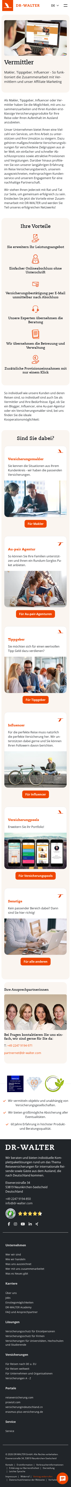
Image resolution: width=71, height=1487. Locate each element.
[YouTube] (23, 1224)
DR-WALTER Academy (18, 1307)
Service (9, 1431)
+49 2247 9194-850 (18, 1199)
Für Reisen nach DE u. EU (20, 1364)
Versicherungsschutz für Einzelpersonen (30, 1331)
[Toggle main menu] (65, 5)
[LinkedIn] (30, 1224)
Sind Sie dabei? (35, 438)
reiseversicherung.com (19, 1397)
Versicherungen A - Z (18, 1378)
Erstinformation (25, 1464)
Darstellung (49, 1468)
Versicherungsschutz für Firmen (25, 1336)
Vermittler (19, 62)
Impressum (11, 1476)
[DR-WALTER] (28, 5)
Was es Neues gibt (16, 1273)
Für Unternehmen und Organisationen (29, 1373)
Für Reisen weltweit (17, 1368)
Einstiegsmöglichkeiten (19, 1302)
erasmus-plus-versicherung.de (24, 1411)
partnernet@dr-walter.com (22, 1053)
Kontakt (9, 1464)
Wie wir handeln (15, 1259)
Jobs (8, 1297)
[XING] (37, 1224)
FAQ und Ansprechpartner (21, 1312)
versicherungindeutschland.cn (24, 1407)
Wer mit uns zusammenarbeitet (24, 1268)
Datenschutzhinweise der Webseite (27, 1479)
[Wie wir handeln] (54, 1083)
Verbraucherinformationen (49, 1464)
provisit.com (12, 1402)
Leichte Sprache (17, 1471)
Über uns (11, 1293)
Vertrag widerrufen (42, 1476)
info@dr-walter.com (19, 1203)
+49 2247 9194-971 (20, 1046)
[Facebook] (9, 1224)
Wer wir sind (13, 1254)
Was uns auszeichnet (18, 1264)
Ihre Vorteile (36, 226)
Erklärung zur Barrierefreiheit (24, 1468)
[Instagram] (15, 1224)
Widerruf (25, 1476)
